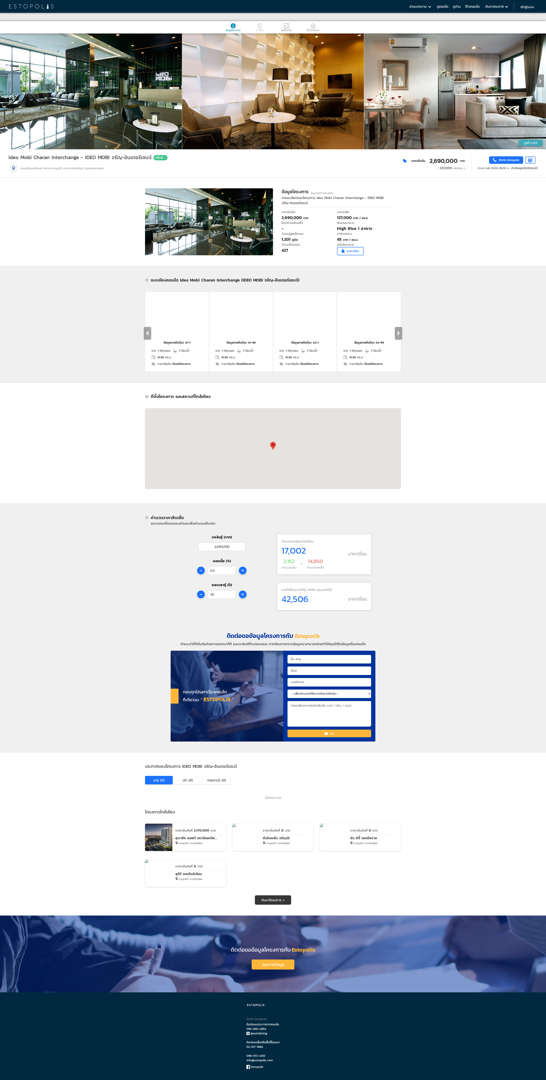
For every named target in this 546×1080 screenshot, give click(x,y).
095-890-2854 (256, 1029)
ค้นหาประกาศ (495, 6)
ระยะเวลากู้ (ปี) (222, 584)
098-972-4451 (255, 1056)
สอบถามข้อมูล (273, 964)
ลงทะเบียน (353, 251)
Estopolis (256, 1067)
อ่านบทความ (419, 6)
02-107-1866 (254, 1047)
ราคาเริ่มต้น (418, 161)
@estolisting (259, 1033)
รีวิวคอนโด (472, 6)
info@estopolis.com (259, 1060)
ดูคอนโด (442, 6)
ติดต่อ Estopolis (256, 1019)
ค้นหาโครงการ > (273, 900)
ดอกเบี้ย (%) (222, 560)
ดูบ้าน (457, 6)
